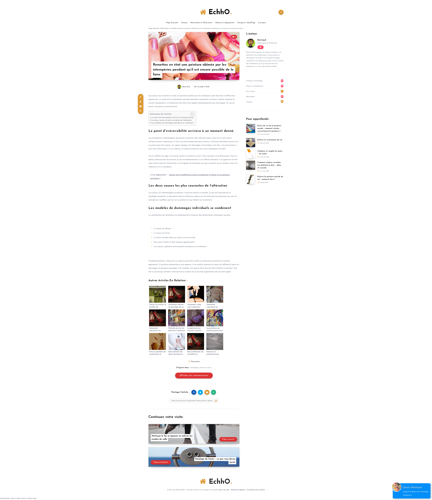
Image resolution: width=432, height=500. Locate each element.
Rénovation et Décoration (201, 23)
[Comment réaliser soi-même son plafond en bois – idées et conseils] (250, 165)
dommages (194, 368)
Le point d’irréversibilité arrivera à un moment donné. (173, 117)
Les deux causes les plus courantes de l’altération (172, 120)
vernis (209, 368)
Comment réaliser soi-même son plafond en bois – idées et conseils (269, 165)
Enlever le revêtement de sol (269, 140)
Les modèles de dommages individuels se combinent (172, 123)
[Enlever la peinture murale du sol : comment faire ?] (250, 179)
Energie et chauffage (246, 23)
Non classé (250, 91)
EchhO (218, 12)
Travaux (184, 23)
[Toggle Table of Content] (191, 114)
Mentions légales (238, 490)
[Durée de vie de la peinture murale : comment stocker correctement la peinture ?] (250, 128)
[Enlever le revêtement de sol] (250, 142)
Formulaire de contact (256, 490)
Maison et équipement (224, 23)
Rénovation (165, 28)
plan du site (224, 490)
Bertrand (261, 40)
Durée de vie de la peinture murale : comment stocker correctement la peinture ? (269, 128)
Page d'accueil (153, 28)
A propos (262, 23)
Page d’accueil (172, 23)
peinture (202, 368)
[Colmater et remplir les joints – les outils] (250, 153)
